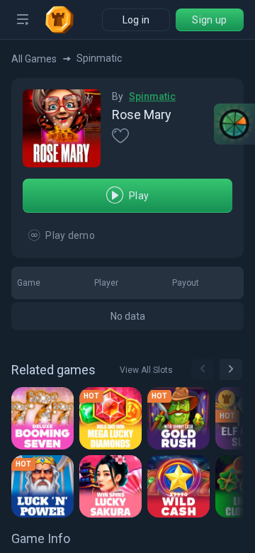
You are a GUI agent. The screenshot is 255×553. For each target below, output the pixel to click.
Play (139, 195)
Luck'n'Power (45, 484)
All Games (34, 59)
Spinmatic (152, 96)
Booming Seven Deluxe (45, 416)
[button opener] (22, 20)
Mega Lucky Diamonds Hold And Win (113, 416)
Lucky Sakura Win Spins (113, 484)
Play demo (70, 235)
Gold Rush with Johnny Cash (181, 416)
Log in (136, 20)
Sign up (209, 20)
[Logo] (65, 20)
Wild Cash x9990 (181, 484)
